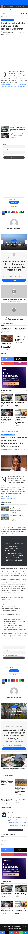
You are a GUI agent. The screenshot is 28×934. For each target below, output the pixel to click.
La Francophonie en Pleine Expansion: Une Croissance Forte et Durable (20, 338)
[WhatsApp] (20, 212)
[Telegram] (25, 932)
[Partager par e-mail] (22, 212)
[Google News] (14, 206)
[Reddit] (17, 212)
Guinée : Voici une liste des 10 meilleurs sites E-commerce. (7, 404)
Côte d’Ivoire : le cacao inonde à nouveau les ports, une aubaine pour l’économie (7, 345)
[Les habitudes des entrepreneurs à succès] (21, 397)
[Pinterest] (14, 212)
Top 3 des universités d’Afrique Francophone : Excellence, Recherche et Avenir (20, 420)
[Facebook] (3, 212)
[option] (14, 242)
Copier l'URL (14, 202)
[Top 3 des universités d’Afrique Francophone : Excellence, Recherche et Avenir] (21, 412)
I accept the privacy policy (11, 155)
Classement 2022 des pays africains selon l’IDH (20, 330)
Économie (11, 20)
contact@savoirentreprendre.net (11, 149)
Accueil (3, 16)
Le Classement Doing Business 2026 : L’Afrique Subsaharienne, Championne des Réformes (14, 243)
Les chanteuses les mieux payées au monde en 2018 (6, 330)
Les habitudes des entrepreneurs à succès (19, 404)
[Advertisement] (14, 54)
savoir (4, 144)
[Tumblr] (12, 212)
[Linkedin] (9, 212)
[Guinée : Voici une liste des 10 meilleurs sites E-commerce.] (5, 129)
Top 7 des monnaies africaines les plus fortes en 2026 (6, 419)
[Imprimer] (3, 214)
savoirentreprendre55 (7, 32)
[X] (6, 212)
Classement (8, 16)
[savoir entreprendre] (7, 10)
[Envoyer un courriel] (12, 32)
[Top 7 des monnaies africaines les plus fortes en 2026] (5, 135)
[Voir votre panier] (21, 13)
